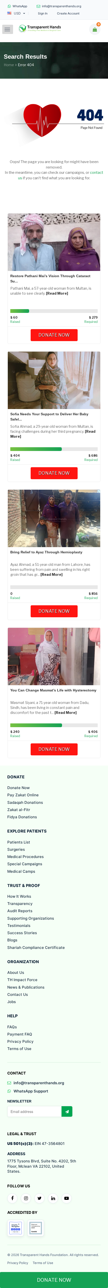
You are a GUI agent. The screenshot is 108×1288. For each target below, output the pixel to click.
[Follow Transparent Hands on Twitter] (39, 1198)
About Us (15, 972)
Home (9, 65)
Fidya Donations (22, 817)
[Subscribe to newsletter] (66, 1111)
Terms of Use (19, 1048)
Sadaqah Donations (25, 802)
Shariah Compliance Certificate (36, 947)
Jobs (11, 1001)
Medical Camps (21, 871)
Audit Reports (19, 910)
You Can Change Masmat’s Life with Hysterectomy (53, 690)
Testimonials (18, 925)
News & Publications (25, 987)
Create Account (68, 13)
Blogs (12, 940)
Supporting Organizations (30, 918)
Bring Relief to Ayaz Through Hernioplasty (46, 552)
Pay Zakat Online (23, 795)
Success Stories (22, 932)
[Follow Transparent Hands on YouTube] (67, 1198)
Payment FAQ (19, 1034)
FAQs (12, 1027)
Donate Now (54, 335)
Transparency (20, 903)
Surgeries (16, 849)
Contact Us (17, 994)
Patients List (18, 842)
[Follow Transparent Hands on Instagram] (26, 1198)
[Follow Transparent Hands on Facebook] (12, 1198)
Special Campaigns (24, 863)
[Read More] (57, 293)
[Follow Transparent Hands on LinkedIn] (53, 1198)
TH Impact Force (22, 979)
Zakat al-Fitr (18, 809)
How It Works (19, 896)
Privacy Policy (20, 1041)
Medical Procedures (25, 856)
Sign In (42, 13)
